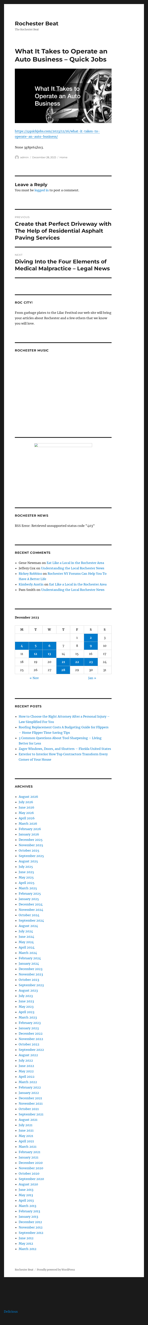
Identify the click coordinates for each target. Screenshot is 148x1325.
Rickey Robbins (30, 573)
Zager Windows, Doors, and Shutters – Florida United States (65, 749)
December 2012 (30, 1222)
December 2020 (31, 1163)
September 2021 (31, 1114)
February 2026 (30, 829)
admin (24, 157)
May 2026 (26, 813)
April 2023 (26, 1012)
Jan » (92, 678)
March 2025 (28, 888)
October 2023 (29, 980)
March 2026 (28, 823)
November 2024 (31, 910)
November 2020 (31, 1168)
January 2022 (29, 1093)
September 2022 (31, 1050)
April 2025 (26, 883)
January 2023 (29, 1028)
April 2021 (26, 1141)
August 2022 (28, 1055)
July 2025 (26, 867)
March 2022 (28, 1082)
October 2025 (29, 850)
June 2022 (26, 1066)
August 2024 (28, 926)
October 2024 (29, 915)
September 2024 (31, 920)
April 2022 (26, 1076)
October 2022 (29, 1044)
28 (63, 670)
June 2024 (26, 937)
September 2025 (31, 856)
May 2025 (26, 877)
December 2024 (31, 904)
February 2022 (30, 1087)
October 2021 (29, 1109)
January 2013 (28, 1216)
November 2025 (31, 845)
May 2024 (26, 942)
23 (91, 662)
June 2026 (26, 807)
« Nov (34, 678)
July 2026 (26, 802)
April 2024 (26, 947)
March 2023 (28, 1017)
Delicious (11, 1311)
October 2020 (29, 1173)
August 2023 (28, 990)
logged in (41, 190)
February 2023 (30, 1023)
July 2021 (25, 1125)
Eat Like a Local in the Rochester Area (75, 563)
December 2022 (31, 1033)
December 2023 (30, 969)
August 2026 (28, 797)
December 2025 (31, 840)
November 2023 (31, 974)
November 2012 (31, 1227)
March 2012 (27, 1249)
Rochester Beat (36, 23)
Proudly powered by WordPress (56, 1269)
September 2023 (31, 985)
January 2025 (29, 899)
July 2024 (26, 931)
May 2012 (26, 1243)
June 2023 (26, 1001)
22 (77, 662)
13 (49, 654)
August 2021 (28, 1120)
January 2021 (28, 1157)
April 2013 (26, 1200)
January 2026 (29, 834)
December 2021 (30, 1098)
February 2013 (29, 1211)
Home (63, 157)
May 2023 (26, 1007)
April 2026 (27, 818)
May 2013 (26, 1195)
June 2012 (26, 1238)
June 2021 (26, 1130)
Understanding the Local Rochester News (72, 568)
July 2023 (26, 996)
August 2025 (28, 861)
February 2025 (30, 893)
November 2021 (31, 1103)
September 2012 (31, 1233)
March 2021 (27, 1146)
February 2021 (29, 1152)
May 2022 (26, 1071)
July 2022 (26, 1060)
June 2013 (26, 1190)
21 (63, 662)
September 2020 (31, 1179)
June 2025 (26, 872)
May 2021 (26, 1136)
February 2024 (30, 958)
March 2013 (27, 1206)
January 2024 (29, 963)
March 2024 (28, 953)
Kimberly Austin (31, 584)
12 (35, 654)
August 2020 (28, 1184)
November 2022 (31, 1039)
